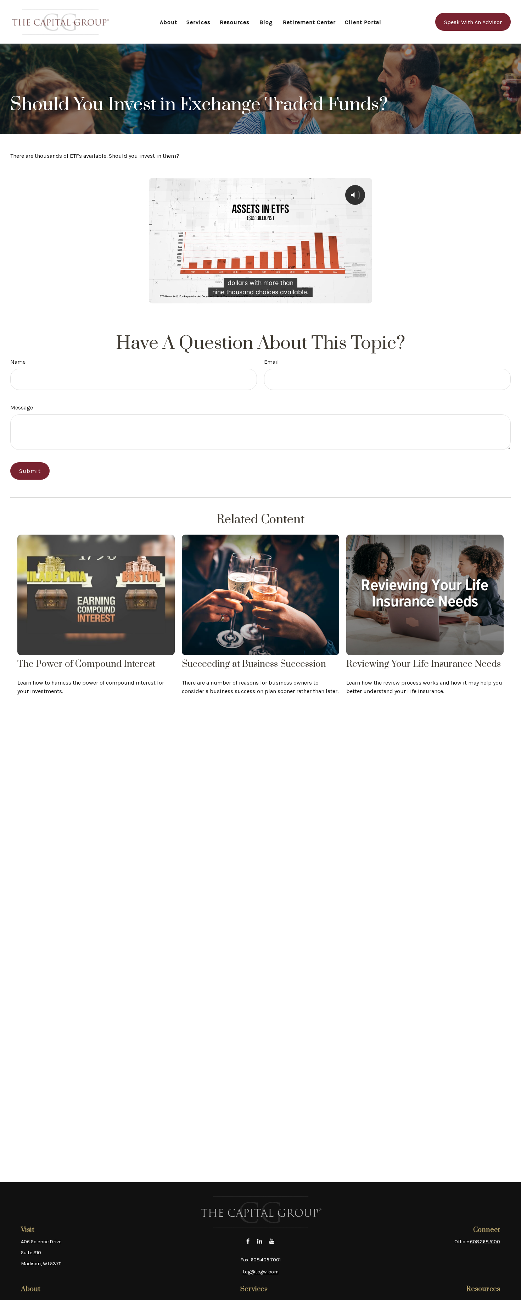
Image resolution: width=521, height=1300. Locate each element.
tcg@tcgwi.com (261, 1272)
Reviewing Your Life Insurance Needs (423, 664)
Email (271, 361)
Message (21, 407)
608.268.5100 (485, 1242)
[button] (168, 21)
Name (18, 361)
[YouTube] (272, 1241)
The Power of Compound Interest (86, 664)
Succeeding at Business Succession (254, 664)
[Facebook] (248, 1241)
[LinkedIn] (260, 1241)
